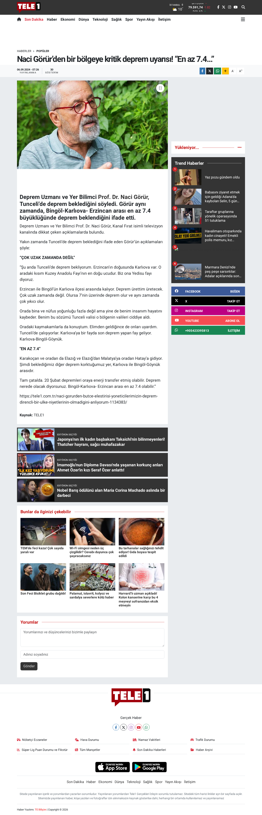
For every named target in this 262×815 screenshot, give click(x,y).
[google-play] (149, 767)
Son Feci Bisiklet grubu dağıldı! (43, 593)
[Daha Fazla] (225, 71)
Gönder (29, 666)
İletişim (164, 19)
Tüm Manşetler (90, 750)
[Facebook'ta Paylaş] (202, 71)
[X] (123, 727)
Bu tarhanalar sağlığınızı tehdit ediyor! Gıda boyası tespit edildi (141, 552)
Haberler (24, 51)
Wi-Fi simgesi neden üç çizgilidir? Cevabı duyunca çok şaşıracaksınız (92, 552)
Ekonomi (68, 19)
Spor (129, 19)
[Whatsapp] (146, 727)
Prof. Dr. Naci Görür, (123, 197)
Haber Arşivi (204, 750)
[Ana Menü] (243, 19)
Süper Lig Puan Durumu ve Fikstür (45, 750)
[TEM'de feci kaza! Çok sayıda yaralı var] (43, 531)
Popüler (42, 51)
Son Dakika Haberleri (151, 750)
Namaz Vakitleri (149, 740)
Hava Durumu (89, 740)
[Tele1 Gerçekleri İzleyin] (29, 7)
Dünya (84, 19)
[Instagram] (131, 727)
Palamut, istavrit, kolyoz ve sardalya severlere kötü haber (92, 595)
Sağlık (116, 19)
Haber (52, 19)
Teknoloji (100, 19)
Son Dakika (34, 19)
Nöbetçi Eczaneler (34, 740)
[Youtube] (138, 727)
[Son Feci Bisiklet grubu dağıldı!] (43, 577)
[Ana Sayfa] (20, 19)
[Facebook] (116, 727)
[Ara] (243, 7)
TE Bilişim (40, 809)
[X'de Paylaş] (209, 71)
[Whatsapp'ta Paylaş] (217, 71)
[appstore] (112, 767)
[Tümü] (240, 147)
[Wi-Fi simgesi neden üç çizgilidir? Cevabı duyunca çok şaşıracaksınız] (92, 531)
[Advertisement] (208, 109)
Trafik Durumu (205, 740)
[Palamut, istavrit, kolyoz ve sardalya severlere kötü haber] (92, 577)
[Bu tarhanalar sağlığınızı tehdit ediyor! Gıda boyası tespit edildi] (141, 531)
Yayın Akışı (146, 19)
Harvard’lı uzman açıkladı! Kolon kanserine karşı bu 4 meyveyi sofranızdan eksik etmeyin (138, 599)
